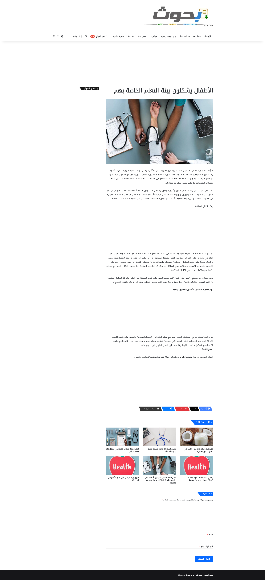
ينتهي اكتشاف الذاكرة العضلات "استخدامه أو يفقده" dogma (200, 479)
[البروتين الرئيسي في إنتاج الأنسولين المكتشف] (122, 465)
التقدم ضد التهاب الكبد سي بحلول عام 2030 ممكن (122, 450)
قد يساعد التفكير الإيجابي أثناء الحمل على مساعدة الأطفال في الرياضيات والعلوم (160, 480)
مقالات (198, 36)
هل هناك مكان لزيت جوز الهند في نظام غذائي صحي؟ (198, 450)
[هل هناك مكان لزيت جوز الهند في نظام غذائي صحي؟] (196, 437)
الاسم (210, 534)
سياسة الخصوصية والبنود (123, 36)
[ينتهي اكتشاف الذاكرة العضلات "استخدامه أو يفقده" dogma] (196, 465)
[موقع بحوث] (178, 16)
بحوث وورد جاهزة (168, 36)
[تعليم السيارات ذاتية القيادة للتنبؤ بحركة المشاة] (159, 437)
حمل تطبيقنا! (79, 36)
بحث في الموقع (100, 36)
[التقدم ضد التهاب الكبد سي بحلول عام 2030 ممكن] (122, 437)
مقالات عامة (185, 36)
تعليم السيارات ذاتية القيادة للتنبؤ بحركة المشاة (162, 450)
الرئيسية (208, 36)
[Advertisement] (132, 63)
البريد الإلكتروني (206, 546)
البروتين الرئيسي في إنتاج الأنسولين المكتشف (123, 479)
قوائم (155, 36)
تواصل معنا (142, 36)
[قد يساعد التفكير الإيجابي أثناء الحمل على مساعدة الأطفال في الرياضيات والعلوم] (159, 465)
